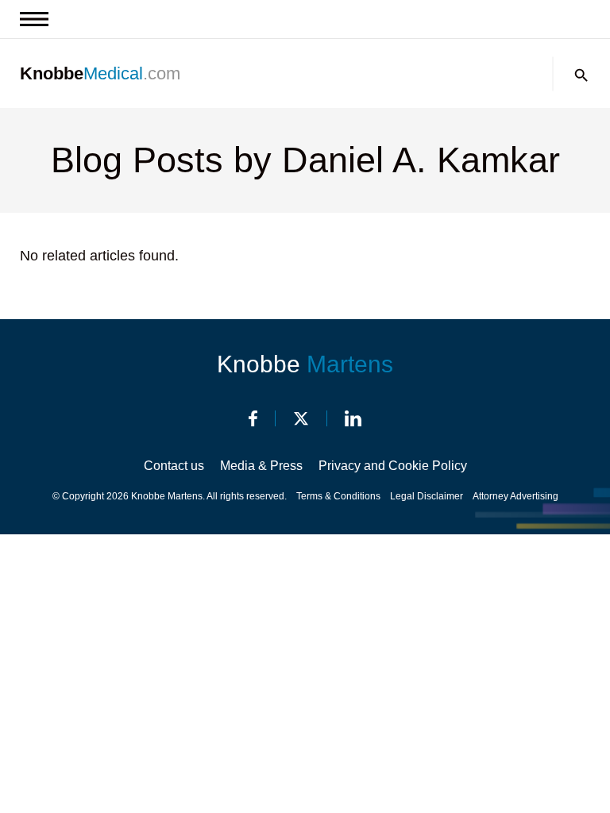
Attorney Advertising (515, 496)
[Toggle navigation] (34, 19)
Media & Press (261, 465)
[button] (581, 75)
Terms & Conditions (338, 496)
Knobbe (305, 364)
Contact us (174, 465)
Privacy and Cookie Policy (393, 465)
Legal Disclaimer (426, 496)
